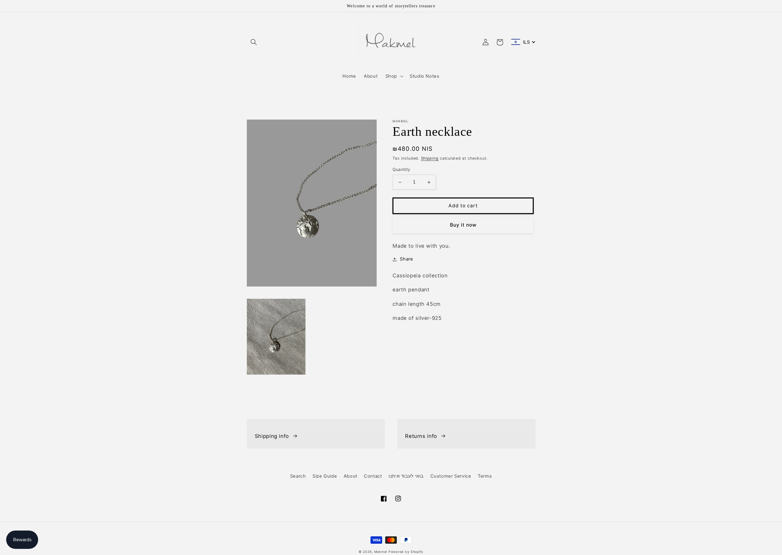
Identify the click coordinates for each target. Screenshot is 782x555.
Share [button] (406, 259)
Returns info (421, 436)
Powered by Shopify (406, 552)
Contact (373, 476)
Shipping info (272, 436)
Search (298, 476)
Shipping (430, 158)
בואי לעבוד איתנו (406, 476)
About (350, 476)
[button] (254, 42)
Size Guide (324, 476)
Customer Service (450, 476)
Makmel (380, 552)
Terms (485, 476)
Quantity (401, 169)
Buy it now (463, 225)
